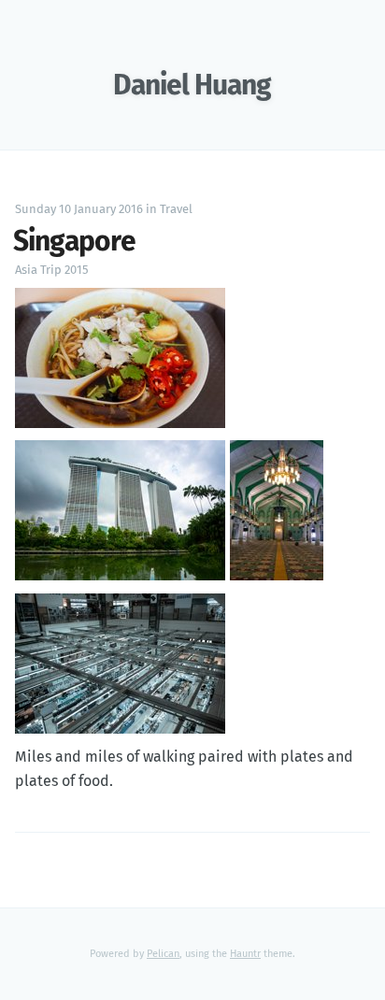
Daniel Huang (192, 86)
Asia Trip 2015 (52, 270)
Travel (176, 210)
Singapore (74, 242)
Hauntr (245, 954)
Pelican (163, 954)
